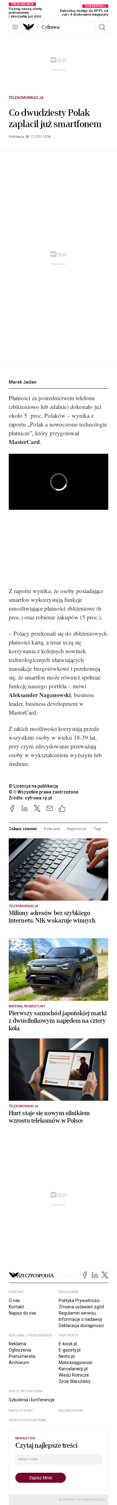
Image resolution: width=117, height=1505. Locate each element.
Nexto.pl (67, 1356)
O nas (14, 1300)
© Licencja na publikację (34, 786)
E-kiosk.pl (68, 1343)
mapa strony (21, 1411)
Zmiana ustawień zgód (81, 1306)
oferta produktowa (27, 1420)
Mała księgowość (75, 1362)
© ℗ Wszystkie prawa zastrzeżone (43, 791)
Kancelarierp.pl (73, 1368)
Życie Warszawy (74, 1381)
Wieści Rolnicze (74, 1375)
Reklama (17, 1343)
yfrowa (50, 27)
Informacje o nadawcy (80, 1319)
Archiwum (19, 1362)
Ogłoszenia (20, 1349)
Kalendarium (71, 1411)
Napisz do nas (22, 1313)
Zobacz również (23, 829)
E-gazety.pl (69, 1349)
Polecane (52, 829)
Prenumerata (22, 1356)
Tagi (97, 829)
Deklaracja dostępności (81, 1325)
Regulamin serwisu (77, 1313)
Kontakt (16, 1306)
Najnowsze (77, 829)
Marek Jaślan (23, 382)
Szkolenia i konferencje (32, 1399)
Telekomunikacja (26, 98)
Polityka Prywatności (79, 1300)
